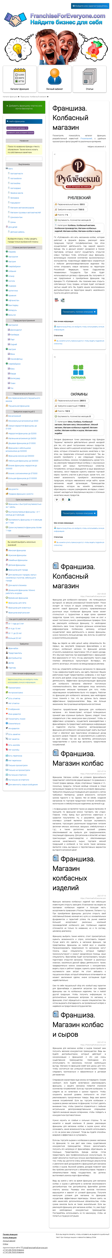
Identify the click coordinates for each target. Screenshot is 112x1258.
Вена (12, 354)
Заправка (14, 198)
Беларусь (12, 310)
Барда (13, 374)
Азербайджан (14, 266)
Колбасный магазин (16, 128)
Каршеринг (15, 203)
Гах (11, 388)
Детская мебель (17, 232)
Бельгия (12, 315)
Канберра (14, 335)
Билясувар (15, 378)
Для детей (12, 227)
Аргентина (13, 291)
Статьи (89, 89)
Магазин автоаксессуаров (22, 208)
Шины (13, 222)
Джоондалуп (16, 330)
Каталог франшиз (20, 89)
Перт (12, 339)
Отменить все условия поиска (20, 132)
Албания (12, 271)
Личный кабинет (54, 89)
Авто (10, 169)
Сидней (13, 344)
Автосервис (15, 188)
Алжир (11, 276)
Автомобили (16, 178)
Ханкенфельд (16, 359)
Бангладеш (13, 305)
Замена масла (16, 193)
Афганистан (13, 300)
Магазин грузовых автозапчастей (25, 212)
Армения (12, 295)
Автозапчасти (16, 173)
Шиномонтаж (16, 217)
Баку (12, 369)
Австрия (12, 261)
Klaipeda (12, 252)
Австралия (13, 257)
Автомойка (15, 183)
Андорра (12, 286)
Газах (12, 383)
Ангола (11, 281)
